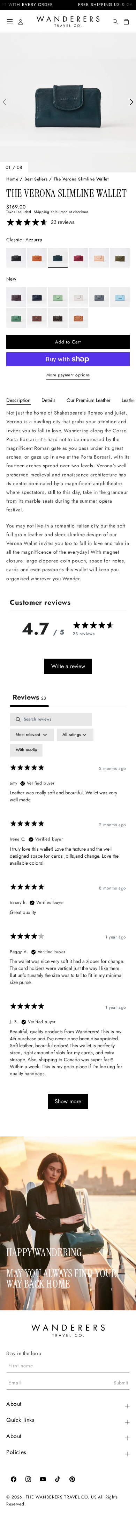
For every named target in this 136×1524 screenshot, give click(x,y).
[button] (9, 21)
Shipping (42, 211)
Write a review (68, 666)
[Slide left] (4, 102)
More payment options (68, 375)
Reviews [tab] (29, 697)
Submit (121, 1382)
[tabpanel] (68, 496)
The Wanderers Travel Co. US (61, 1497)
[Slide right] (131, 102)
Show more (68, 1101)
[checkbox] (26, 750)
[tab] (18, 400)
